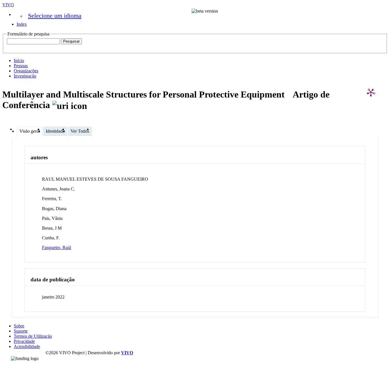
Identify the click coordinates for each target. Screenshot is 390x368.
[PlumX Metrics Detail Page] (371, 92)
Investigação (25, 75)
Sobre (19, 325)
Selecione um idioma (54, 15)
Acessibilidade (27, 346)
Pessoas (21, 65)
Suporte (21, 331)
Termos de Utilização (33, 336)
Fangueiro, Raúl (56, 247)
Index (22, 24)
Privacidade (24, 341)
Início (19, 60)
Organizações (26, 70)
